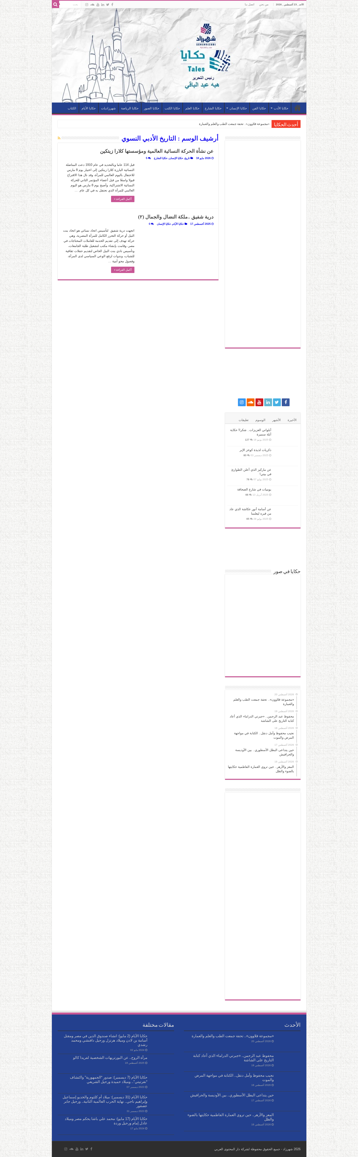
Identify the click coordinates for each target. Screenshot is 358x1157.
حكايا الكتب (172, 108)
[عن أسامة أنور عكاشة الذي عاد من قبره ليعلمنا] (286, 515)
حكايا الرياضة (130, 108)
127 (247, 439)
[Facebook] (112, 5)
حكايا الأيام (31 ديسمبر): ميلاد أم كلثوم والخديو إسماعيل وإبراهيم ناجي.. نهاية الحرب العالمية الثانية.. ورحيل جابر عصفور (105, 1101)
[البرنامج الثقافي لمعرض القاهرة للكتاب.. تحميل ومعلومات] (239, 617)
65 (247, 518)
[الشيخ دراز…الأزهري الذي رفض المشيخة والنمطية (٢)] (286, 633)
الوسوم (260, 420)
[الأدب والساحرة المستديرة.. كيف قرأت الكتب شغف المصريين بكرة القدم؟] (286, 666)
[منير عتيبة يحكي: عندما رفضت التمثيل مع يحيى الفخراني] (262, 650)
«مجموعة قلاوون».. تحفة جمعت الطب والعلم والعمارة (234, 124)
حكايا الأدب (281, 108)
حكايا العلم (192, 108)
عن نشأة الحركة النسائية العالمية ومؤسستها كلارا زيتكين (157, 151)
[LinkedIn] (103, 5)
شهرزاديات (108, 108)
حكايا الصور (151, 108)
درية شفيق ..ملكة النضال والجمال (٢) (176, 216)
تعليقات (244, 420)
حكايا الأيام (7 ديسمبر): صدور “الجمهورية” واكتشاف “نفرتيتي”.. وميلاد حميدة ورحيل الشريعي (108, 1079)
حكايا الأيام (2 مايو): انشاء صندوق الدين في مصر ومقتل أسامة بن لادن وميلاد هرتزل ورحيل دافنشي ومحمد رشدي (105, 1040)
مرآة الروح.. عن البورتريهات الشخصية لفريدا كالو (110, 1057)
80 (245, 455)
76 (247, 479)
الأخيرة (292, 420)
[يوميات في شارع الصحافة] (286, 495)
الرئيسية (297, 108)
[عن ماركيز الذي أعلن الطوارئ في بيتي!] (286, 476)
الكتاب (72, 108)
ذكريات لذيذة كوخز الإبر (255, 450)
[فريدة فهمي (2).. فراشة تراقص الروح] (286, 585)
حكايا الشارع (213, 108)
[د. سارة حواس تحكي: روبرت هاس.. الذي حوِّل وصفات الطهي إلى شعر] (239, 585)
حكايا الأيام (89, 108)
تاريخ (187, 158)
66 (246, 494)
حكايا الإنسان (238, 108)
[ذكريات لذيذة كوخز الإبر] (286, 456)
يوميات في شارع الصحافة (254, 489)
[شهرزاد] (179, 55)
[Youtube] (98, 5)
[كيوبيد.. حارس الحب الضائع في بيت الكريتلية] (239, 601)
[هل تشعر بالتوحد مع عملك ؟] (262, 617)
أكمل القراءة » (123, 199)
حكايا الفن (259, 108)
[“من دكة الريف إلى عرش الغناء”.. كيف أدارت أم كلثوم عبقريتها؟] (239, 650)
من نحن (263, 4)
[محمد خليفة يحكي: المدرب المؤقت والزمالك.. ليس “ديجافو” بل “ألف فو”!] (286, 601)
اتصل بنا (249, 4)
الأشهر (276, 420)
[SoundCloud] (92, 5)
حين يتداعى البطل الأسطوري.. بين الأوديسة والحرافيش (232, 1095)
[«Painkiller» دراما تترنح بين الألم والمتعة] (262, 633)
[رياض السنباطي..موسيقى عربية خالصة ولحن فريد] (262, 601)
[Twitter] (108, 5)
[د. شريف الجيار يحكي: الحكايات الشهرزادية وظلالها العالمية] (286, 617)
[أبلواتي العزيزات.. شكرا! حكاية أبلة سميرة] (286, 436)
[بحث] (55, 4)
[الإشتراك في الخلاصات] (59, 138)
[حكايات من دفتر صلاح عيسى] (262, 585)
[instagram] (87, 5)
